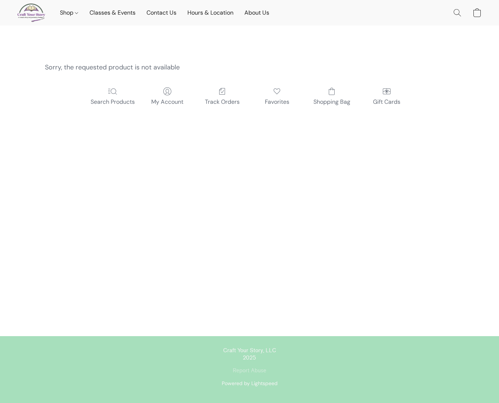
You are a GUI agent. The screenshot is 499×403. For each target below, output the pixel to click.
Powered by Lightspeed (250, 383)
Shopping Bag (331, 102)
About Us (256, 12)
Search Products (113, 102)
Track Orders (222, 102)
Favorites (277, 102)
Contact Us (161, 12)
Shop (67, 12)
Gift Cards (386, 102)
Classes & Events (112, 12)
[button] (31, 13)
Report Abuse (249, 371)
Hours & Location (210, 12)
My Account (167, 102)
